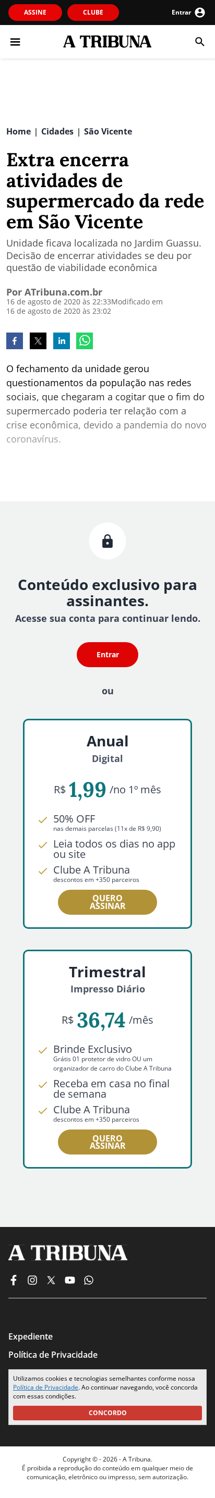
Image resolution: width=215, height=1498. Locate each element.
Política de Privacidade (45, 1387)
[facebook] (14, 342)
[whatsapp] (84, 342)
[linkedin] (61, 342)
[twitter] (38, 342)
